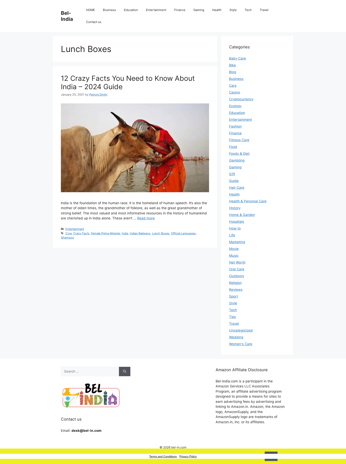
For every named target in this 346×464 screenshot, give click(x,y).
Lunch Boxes (160, 233)
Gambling (236, 160)
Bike (232, 65)
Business (109, 10)
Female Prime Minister (105, 233)
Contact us (93, 22)
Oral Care (236, 269)
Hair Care (236, 188)
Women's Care (240, 344)
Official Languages (183, 233)
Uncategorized (241, 330)
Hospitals (236, 222)
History (234, 208)
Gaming (198, 10)
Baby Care (237, 58)
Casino (234, 92)
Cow (68, 233)
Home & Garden (242, 215)
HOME (90, 10)
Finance (179, 10)
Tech (248, 10)
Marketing (237, 242)
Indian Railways (140, 233)
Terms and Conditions (163, 456)
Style (233, 10)
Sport (233, 296)
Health (216, 10)
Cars (232, 86)
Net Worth (237, 262)
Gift (232, 174)
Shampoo (67, 237)
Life (232, 235)
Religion (235, 283)
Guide (234, 181)
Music (233, 256)
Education (131, 10)
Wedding (236, 337)
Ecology (235, 106)
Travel (264, 10)
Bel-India (67, 16)
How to (235, 228)
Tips (232, 317)
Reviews (235, 290)
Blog (232, 72)
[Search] (124, 371)
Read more (146, 218)
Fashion (235, 126)
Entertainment (156, 10)
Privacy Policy (188, 456)
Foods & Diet (239, 154)
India (125, 233)
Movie (234, 249)
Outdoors (236, 276)
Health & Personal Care (248, 201)
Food (233, 147)
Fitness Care (239, 140)
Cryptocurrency (241, 99)
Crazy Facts (81, 233)
